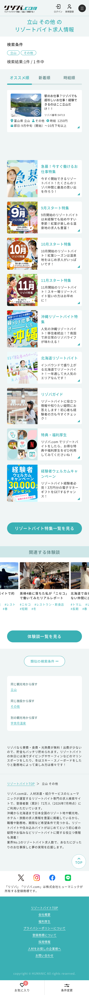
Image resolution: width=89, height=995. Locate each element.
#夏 (42, 609)
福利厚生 (44, 921)
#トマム (26, 604)
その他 (28, 53)
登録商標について (44, 935)
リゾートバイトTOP (21, 783)
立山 (13, 53)
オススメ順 (19, 77)
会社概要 (44, 914)
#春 (34, 609)
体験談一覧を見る (44, 636)
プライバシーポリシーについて (44, 928)
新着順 (44, 77)
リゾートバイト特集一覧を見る (44, 528)
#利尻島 (77, 609)
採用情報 (44, 942)
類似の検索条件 (42, 661)
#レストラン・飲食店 (49, 604)
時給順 (69, 77)
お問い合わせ (44, 955)
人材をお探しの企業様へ (44, 948)
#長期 (24, 609)
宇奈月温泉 (18, 723)
